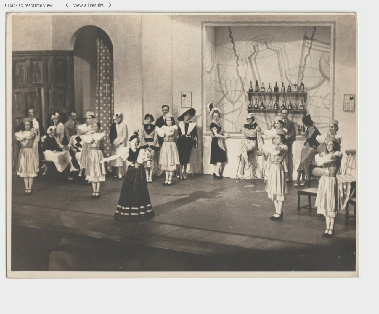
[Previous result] (68, 5)
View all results (88, 5)
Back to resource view (30, 5)
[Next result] (109, 5)
